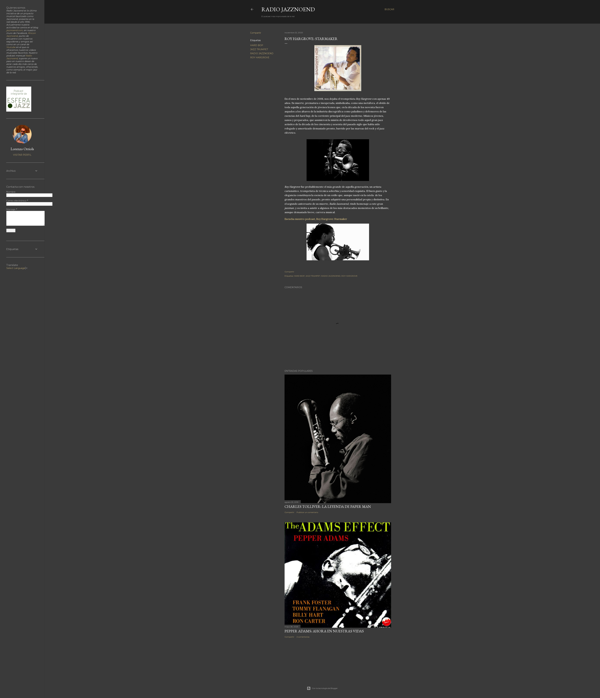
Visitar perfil (22, 154)
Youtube (10, 47)
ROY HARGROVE (259, 57)
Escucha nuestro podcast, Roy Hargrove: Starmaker (316, 218)
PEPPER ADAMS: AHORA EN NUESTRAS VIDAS (324, 631)
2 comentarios (303, 637)
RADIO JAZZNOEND (288, 9)
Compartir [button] (255, 32)
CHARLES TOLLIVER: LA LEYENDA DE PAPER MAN (328, 506)
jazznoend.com (14, 30)
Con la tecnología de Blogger (325, 688)
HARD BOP (256, 45)
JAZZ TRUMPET (259, 49)
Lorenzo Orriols (22, 148)
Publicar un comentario (307, 512)
